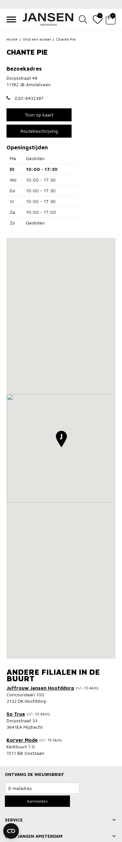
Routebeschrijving (39, 131)
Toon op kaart (39, 114)
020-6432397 (29, 98)
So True (16, 714)
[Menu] (11, 19)
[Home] (48, 19)
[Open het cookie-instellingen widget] (11, 831)
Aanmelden (37, 801)
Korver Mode (22, 740)
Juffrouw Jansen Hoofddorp (40, 688)
